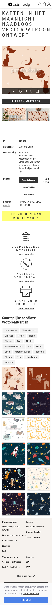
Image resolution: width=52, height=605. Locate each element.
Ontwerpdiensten (33, 532)
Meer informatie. (31, 593)
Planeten (39, 351)
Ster (19, 341)
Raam (32, 335)
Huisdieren (31, 357)
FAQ (4, 551)
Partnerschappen (9, 540)
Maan (38, 346)
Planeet (8, 341)
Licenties (6, 545)
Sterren (8, 357)
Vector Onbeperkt (28, 180)
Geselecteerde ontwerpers (14, 535)
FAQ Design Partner (11, 567)
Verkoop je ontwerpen (11, 561)
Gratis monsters (33, 537)
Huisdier (9, 362)
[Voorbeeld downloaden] (20, 91)
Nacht (29, 341)
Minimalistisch (29, 330)
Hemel (21, 335)
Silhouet (9, 335)
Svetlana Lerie (26, 146)
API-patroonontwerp (35, 526)
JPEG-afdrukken (28, 187)
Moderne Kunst (22, 351)
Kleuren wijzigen (26, 101)
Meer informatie (26, 254)
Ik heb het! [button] (26, 600)
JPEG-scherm (28, 195)
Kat (29, 346)
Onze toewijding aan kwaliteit (11, 528)
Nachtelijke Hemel (14, 346)
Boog (7, 351)
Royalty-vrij (24, 201)
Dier (19, 357)
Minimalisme (11, 330)
